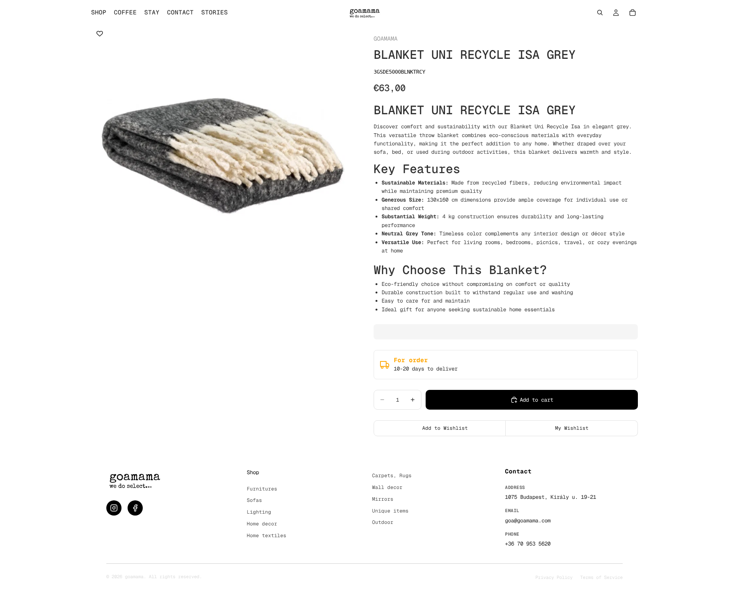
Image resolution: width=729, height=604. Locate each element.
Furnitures (262, 489)
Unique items (390, 511)
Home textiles (266, 535)
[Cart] (632, 12)
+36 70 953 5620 (528, 543)
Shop (253, 472)
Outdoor (382, 522)
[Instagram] (114, 508)
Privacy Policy (554, 577)
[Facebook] (135, 508)
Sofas (254, 500)
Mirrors (382, 499)
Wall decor (387, 487)
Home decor (262, 523)
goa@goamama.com (528, 520)
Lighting (259, 512)
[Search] (600, 12)
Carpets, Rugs (392, 475)
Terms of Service (601, 577)
